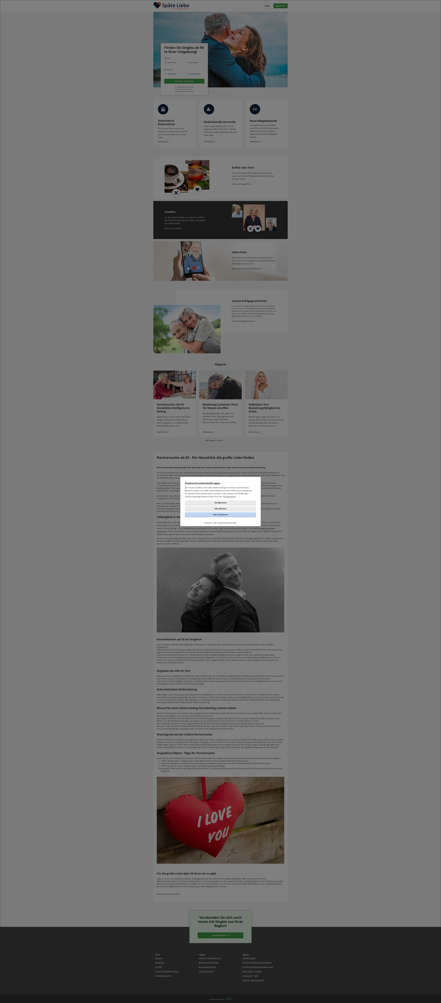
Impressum (208, 523)
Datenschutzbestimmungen (227, 523)
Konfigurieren (229, 496)
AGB (215, 523)
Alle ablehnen (220, 508)
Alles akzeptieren (220, 514)
